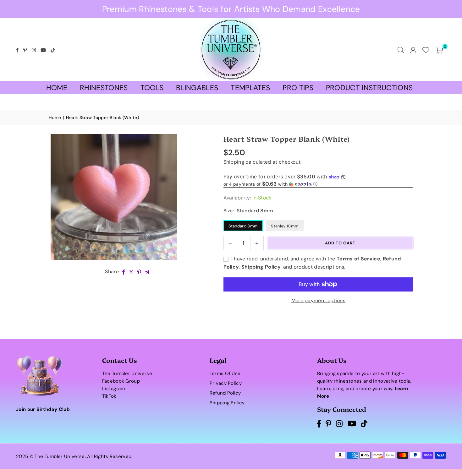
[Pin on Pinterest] (139, 272)
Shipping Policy (227, 403)
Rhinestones (104, 87)
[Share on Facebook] (123, 272)
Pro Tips (298, 87)
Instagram (113, 388)
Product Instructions (369, 87)
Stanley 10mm (285, 226)
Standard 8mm (243, 226)
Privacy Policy (226, 383)
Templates (250, 87)
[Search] (401, 49)
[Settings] (413, 49)
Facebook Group (121, 381)
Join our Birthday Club (43, 409)
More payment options (318, 300)
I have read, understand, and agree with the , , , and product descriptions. (312, 262)
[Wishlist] (425, 49)
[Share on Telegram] (147, 272)
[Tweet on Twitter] (131, 272)
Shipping (234, 162)
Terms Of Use (225, 373)
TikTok (109, 396)
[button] (439, 49)
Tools (152, 87)
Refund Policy (225, 393)
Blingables (197, 87)
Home (56, 87)
